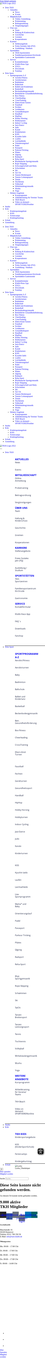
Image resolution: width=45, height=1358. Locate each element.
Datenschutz (5, 1270)
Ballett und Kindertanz (24, 87)
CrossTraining (20, 100)
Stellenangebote (21, 44)
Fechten (18, 107)
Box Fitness (19, 96)
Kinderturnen (20, 132)
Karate (17, 130)
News (17, 12)
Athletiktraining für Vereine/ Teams (29, 197)
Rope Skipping (21, 164)
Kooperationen (21, 39)
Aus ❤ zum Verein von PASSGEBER (30, 1274)
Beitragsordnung (21, 23)
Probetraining (20, 21)
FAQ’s (17, 66)
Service (13, 60)
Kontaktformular (21, 62)
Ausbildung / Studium (23, 48)
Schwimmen (20, 168)
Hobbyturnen (20, 121)
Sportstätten (14, 50)
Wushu (17, 188)
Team (17, 30)
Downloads (19, 69)
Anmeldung (9, 222)
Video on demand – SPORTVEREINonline (24, 203)
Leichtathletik (20, 141)
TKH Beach (20, 200)
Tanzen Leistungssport (24, 177)
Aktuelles (14, 10)
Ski (16, 170)
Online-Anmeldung (22, 19)
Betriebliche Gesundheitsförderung (28, 93)
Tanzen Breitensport (23, 175)
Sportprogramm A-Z (18, 75)
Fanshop (18, 71)
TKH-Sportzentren (22, 53)
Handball (18, 114)
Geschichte (19, 35)
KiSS (17, 134)
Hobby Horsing (21, 118)
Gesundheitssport (22, 112)
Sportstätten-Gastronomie (25, 57)
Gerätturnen (19, 109)
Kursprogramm (21, 195)
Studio (7, 207)
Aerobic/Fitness (21, 78)
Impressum (32, 1268)
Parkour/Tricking (21, 150)
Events (17, 14)
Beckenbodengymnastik (24, 91)
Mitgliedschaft (15, 17)
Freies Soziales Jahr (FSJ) (25, 46)
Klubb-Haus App (22, 64)
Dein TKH (9, 8)
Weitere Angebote (17, 193)
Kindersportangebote (18, 211)
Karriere (13, 41)
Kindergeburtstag (17, 218)
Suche (2, 1178)
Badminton (19, 82)
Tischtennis (19, 182)
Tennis (17, 179)
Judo (17, 127)
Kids (7, 209)
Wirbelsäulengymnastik (24, 186)
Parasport (18, 148)
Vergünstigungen (21, 26)
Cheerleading (20, 98)
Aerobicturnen (20, 80)
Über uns (13, 28)
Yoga (17, 191)
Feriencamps (15, 216)
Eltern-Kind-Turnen (23, 103)
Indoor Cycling (21, 123)
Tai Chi (18, 173)
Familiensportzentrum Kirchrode (28, 55)
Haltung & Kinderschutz (24, 32)
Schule (7, 220)
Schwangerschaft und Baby (26, 166)
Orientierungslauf (22, 143)
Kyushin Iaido (20, 136)
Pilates (17, 152)
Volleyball (19, 184)
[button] (22, 1176)
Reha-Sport (19, 159)
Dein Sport (9, 73)
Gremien (18, 37)
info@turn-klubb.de (14, 1237)
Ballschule (19, 84)
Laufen (18, 139)
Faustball (18, 105)
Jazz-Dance (19, 125)
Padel (17, 145)
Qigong (18, 155)
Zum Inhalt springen (8, 1)
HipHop (18, 116)
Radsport (18, 157)
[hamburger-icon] (1, 448)
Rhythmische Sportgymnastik (26, 161)
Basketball (19, 89)
